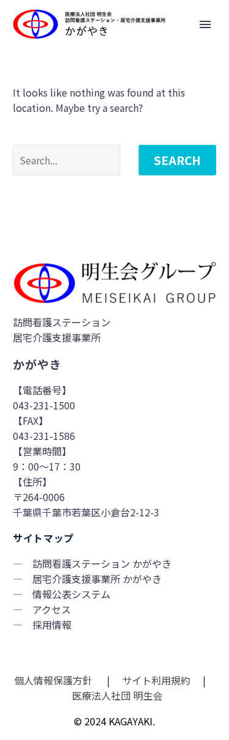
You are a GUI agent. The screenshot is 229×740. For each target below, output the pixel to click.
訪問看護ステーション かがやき (102, 563)
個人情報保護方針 (54, 680)
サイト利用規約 (155, 680)
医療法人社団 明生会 (116, 695)
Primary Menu (205, 24)
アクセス (51, 609)
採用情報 (51, 624)
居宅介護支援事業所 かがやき (97, 578)
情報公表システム (71, 594)
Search (177, 160)
